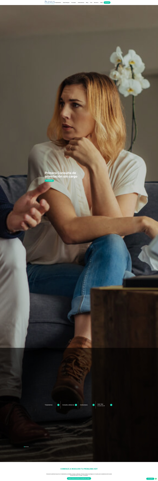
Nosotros (96, 2)
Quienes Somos (50, 181)
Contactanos (84, 405)
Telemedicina (81, 2)
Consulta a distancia (68, 405)
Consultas (73, 2)
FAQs (101, 2)
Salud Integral (66, 2)
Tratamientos (58, 2)
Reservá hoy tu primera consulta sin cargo (78, 478)
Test (91, 2)
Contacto (107, 2)
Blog (87, 2)
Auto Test (101, 404)
